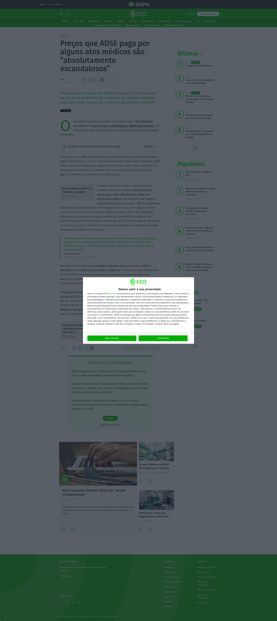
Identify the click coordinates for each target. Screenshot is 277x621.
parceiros (112, 294)
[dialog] (138, 310)
